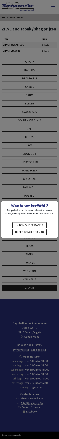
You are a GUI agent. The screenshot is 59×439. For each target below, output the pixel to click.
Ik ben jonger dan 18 (29, 232)
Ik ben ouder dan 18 (29, 225)
